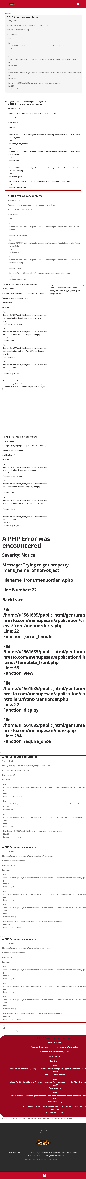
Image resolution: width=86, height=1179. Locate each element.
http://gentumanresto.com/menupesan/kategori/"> (42, 144)
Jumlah (2, 1028)
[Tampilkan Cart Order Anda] (44, 1175)
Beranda (8, 14)
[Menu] (78, 4)
